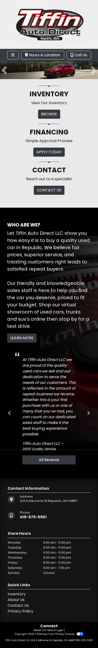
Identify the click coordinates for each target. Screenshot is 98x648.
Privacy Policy (20, 611)
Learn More (22, 338)
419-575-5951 (33, 517)
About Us (16, 599)
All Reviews (49, 460)
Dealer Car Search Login (48, 630)
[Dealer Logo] (49, 24)
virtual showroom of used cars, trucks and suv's (44, 311)
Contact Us (18, 605)
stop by (68, 319)
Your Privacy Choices (62, 634)
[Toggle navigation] (13, 55)
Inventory (17, 594)
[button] (4, 70)
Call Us (80, 55)
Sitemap (41, 634)
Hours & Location (44, 55)
